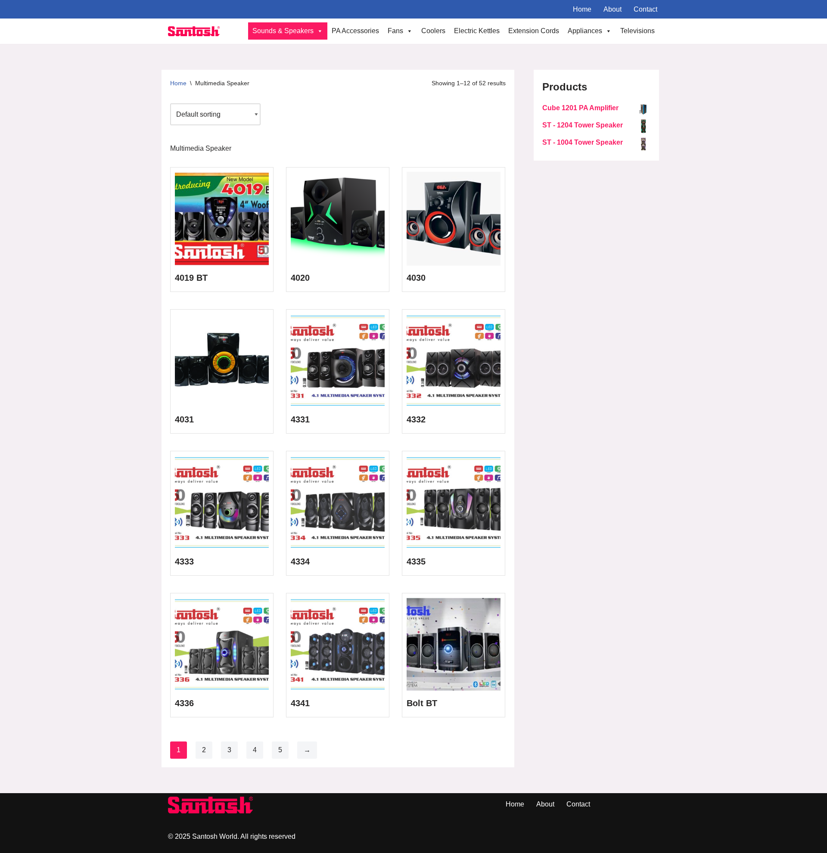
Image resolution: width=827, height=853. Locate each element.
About (612, 9)
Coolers (433, 30)
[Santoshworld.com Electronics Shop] (194, 31)
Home (582, 9)
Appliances (585, 30)
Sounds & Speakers (283, 30)
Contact (645, 9)
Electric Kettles (477, 30)
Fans (395, 30)
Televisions (637, 30)
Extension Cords (533, 30)
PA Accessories (355, 30)
